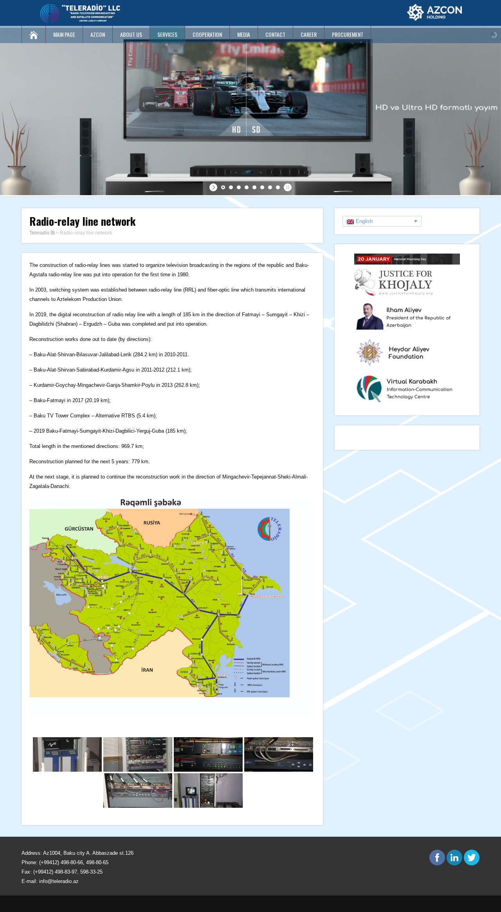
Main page (64, 34)
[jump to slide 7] (270, 187)
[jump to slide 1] (223, 187)
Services (167, 34)
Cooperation (207, 34)
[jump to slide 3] (239, 187)
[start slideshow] (214, 187)
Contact (275, 34)
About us (131, 34)
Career (309, 34)
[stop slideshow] (287, 187)
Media (243, 34)
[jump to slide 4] (246, 187)
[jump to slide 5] (254, 187)
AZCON (97, 34)
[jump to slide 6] (262, 187)
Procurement (347, 34)
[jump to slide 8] (278, 187)
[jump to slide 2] (231, 187)
